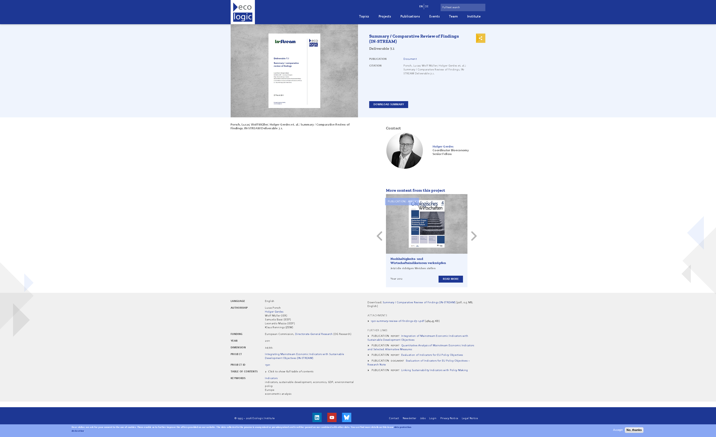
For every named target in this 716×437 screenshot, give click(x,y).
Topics (364, 16)
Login (433, 418)
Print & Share (480, 38)
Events (434, 16)
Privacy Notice (449, 418)
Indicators (271, 378)
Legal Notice (470, 418)
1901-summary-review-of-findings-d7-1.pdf (397, 321)
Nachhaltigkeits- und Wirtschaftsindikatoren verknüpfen (418, 261)
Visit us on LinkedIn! (317, 417)
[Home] (243, 12)
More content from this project (415, 190)
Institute (474, 16)
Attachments (377, 315)
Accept (618, 430)
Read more (451, 279)
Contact (394, 418)
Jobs (422, 418)
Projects (385, 16)
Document (410, 59)
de (427, 6)
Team (453, 16)
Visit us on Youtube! (332, 417)
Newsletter (409, 418)
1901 (267, 365)
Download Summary (388, 104)
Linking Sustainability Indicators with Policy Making (434, 370)
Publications (410, 16)
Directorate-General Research (314, 334)
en (421, 6)
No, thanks (634, 430)
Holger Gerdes (274, 312)
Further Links (377, 330)
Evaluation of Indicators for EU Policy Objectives (432, 355)
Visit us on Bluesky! (346, 417)
